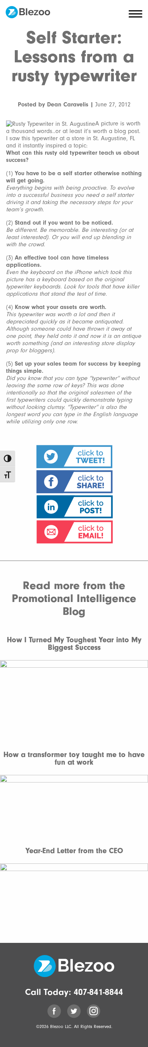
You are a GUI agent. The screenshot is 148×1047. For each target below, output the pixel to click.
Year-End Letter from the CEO (74, 850)
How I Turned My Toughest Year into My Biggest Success (74, 643)
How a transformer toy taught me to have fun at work (74, 758)
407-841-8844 (98, 992)
